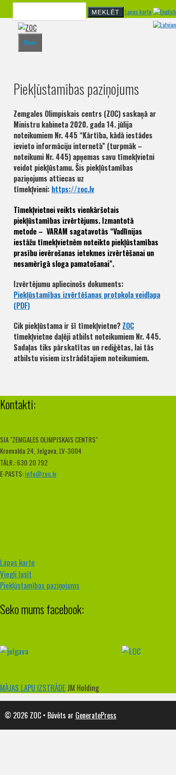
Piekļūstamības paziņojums (39, 585)
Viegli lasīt (16, 574)
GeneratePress (95, 715)
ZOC (128, 325)
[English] (164, 11)
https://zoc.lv (72, 189)
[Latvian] (164, 24)
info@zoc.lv (40, 473)
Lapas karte (138, 11)
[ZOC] (27, 27)
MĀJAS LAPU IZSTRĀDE (32, 687)
